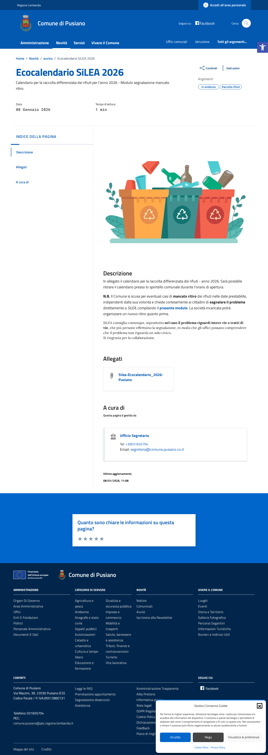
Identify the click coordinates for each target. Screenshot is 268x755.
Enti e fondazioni (25, 617)
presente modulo (174, 308)
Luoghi (203, 600)
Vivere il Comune (105, 43)
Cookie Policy (202, 747)
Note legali (144, 705)
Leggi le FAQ (84, 688)
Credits (46, 749)
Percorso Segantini (211, 623)
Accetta (175, 737)
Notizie (142, 600)
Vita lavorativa (116, 662)
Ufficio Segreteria (134, 435)
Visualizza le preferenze (243, 737)
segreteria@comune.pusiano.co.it (157, 449)
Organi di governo (26, 600)
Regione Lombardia (29, 5)
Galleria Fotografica (212, 617)
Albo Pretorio (146, 694)
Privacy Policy (218, 747)
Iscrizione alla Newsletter (155, 617)
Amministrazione (35, 43)
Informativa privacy (150, 699)
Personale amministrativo (31, 628)
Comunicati (145, 606)
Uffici (17, 611)
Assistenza (82, 705)
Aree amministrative (28, 606)
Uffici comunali (176, 41)
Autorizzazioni (85, 634)
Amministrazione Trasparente (158, 688)
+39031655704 (136, 444)
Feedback (143, 728)
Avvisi (141, 611)
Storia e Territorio (210, 611)
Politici (18, 623)
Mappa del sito (23, 749)
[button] (262, 47)
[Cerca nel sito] (246, 23)
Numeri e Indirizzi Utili (214, 634)
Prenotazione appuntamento (95, 694)
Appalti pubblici (86, 628)
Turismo (111, 657)
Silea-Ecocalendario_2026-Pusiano (141, 377)
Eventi (202, 606)
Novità (61, 43)
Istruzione (202, 41)
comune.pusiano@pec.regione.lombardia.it (43, 723)
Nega (208, 737)
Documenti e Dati (25, 634)
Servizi (79, 43)
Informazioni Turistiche (214, 628)
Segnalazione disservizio (92, 699)
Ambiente (82, 611)
